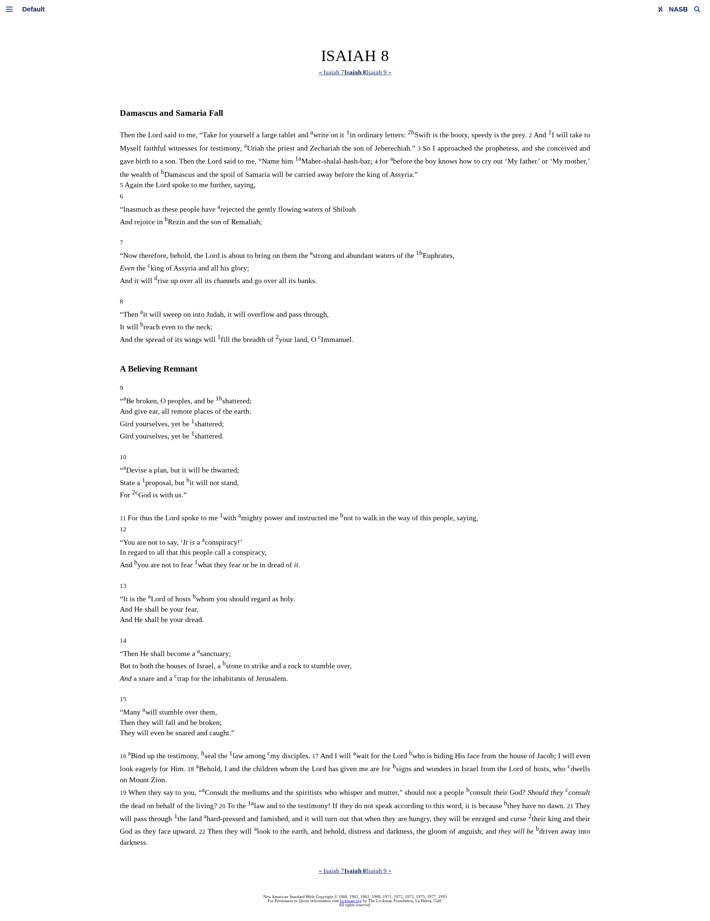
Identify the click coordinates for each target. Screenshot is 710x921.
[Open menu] (9, 9)
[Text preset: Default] (33, 9)
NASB (678, 9)
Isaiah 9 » (379, 72)
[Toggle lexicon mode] (660, 9)
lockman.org (351, 901)
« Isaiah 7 (331, 72)
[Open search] (697, 9)
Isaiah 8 (355, 72)
